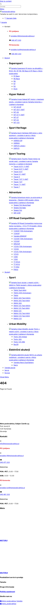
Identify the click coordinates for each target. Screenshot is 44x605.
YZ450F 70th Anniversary (23, 231)
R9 (15, 81)
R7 (14, 84)
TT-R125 (17, 262)
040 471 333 (16, 40)
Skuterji (7, 272)
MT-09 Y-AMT (19, 110)
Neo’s (16, 365)
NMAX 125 (18, 318)
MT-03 (16, 120)
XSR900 (17, 143)
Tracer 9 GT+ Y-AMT (21, 166)
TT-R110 (17, 264)
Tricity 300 (18, 339)
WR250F (17, 244)
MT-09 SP (17, 107)
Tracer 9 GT (18, 172)
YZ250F (17, 241)
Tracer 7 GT (18, 182)
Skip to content (6, 1)
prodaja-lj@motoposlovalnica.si (22, 36)
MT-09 (16, 112)
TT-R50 (16, 267)
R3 (15, 86)
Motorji (7, 58)
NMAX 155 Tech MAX (22, 313)
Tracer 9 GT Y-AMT (21, 169)
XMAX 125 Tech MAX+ (22, 306)
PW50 (16, 269)
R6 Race (17, 79)
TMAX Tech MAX (20, 290)
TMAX (16, 295)
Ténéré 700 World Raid (22, 205)
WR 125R (17, 213)
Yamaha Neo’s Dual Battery (24, 362)
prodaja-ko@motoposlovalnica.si (23, 49)
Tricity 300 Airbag (20, 337)
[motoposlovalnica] (7, 11)
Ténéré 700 (18, 210)
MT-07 (16, 117)
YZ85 (16, 257)
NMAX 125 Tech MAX (22, 316)
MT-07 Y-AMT (19, 115)
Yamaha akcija (10, 368)
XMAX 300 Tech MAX (22, 301)
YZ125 (16, 254)
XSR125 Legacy (19, 146)
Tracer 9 (17, 177)
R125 (15, 89)
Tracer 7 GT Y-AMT (21, 179)
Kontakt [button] (7, 26)
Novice (7, 373)
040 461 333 (16, 54)
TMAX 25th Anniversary (22, 293)
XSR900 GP (18, 141)
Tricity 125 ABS (19, 342)
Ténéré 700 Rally (20, 208)
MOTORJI (3, 540)
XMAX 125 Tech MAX (22, 308)
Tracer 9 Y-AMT (20, 174)
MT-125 (17, 122)
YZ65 (16, 259)
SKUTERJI (4, 573)
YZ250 (16, 249)
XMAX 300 (18, 303)
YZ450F (17, 233)
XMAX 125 (17, 311)
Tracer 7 (17, 187)
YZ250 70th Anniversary (23, 246)
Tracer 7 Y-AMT (19, 184)
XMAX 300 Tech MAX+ (22, 298)
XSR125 (16, 148)
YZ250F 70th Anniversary (23, 239)
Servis (7, 370)
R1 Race (17, 76)
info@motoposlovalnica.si (9, 444)
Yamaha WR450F (20, 236)
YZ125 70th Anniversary (23, 252)
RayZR (16, 344)
